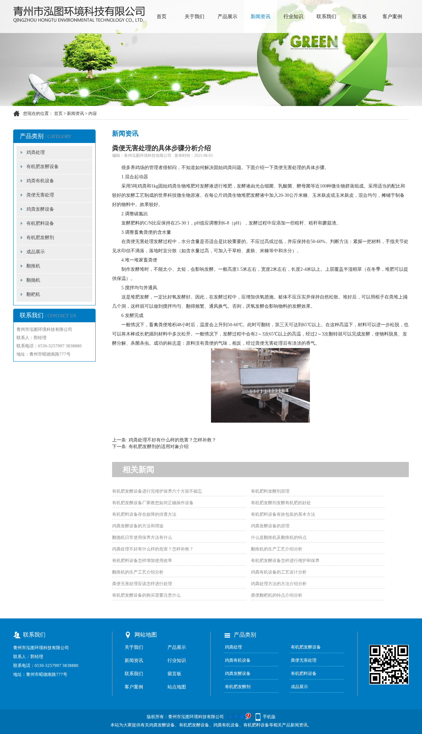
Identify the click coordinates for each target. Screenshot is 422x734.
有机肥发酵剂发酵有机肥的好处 (281, 502)
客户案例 (392, 16)
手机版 (269, 716)
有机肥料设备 (40, 223)
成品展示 (35, 251)
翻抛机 (33, 280)
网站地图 (146, 635)
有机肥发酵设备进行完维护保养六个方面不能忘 (157, 491)
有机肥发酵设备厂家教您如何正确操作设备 (153, 502)
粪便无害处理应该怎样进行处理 (142, 583)
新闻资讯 (260, 16)
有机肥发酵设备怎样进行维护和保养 (285, 560)
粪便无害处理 (40, 194)
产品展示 (227, 16)
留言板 (359, 16)
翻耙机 (33, 294)
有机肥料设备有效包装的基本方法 (283, 514)
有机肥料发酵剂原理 (270, 491)
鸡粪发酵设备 (40, 209)
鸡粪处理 (35, 152)
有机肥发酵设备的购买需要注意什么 (146, 595)
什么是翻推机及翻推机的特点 (279, 537)
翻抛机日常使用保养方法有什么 (142, 537)
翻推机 (33, 265)
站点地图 (176, 686)
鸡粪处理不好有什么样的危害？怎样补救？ (172, 439)
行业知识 (293, 16)
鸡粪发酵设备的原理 (270, 525)
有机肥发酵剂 (40, 237)
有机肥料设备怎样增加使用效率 (142, 560)
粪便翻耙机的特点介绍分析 (276, 595)
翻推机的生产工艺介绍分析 (276, 548)
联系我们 (326, 16)
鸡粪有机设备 (40, 180)
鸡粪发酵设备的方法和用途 (138, 525)
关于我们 (194, 16)
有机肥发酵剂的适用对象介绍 (159, 446)
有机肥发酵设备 (42, 166)
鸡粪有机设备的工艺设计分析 (279, 572)
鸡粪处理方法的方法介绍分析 (279, 583)
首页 (161, 16)
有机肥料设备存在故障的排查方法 (144, 514)
